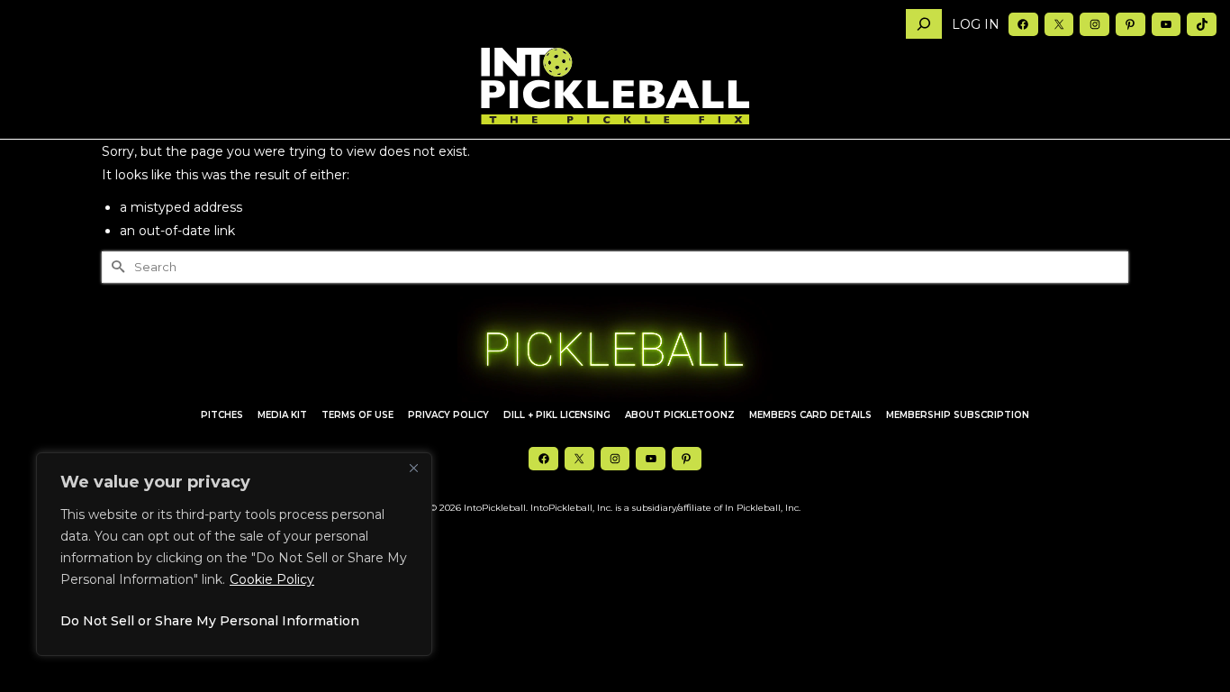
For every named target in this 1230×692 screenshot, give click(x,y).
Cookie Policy (272, 579)
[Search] (924, 24)
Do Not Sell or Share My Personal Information (209, 621)
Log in (975, 24)
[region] (234, 554)
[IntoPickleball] (615, 86)
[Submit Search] (115, 267)
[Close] (413, 467)
